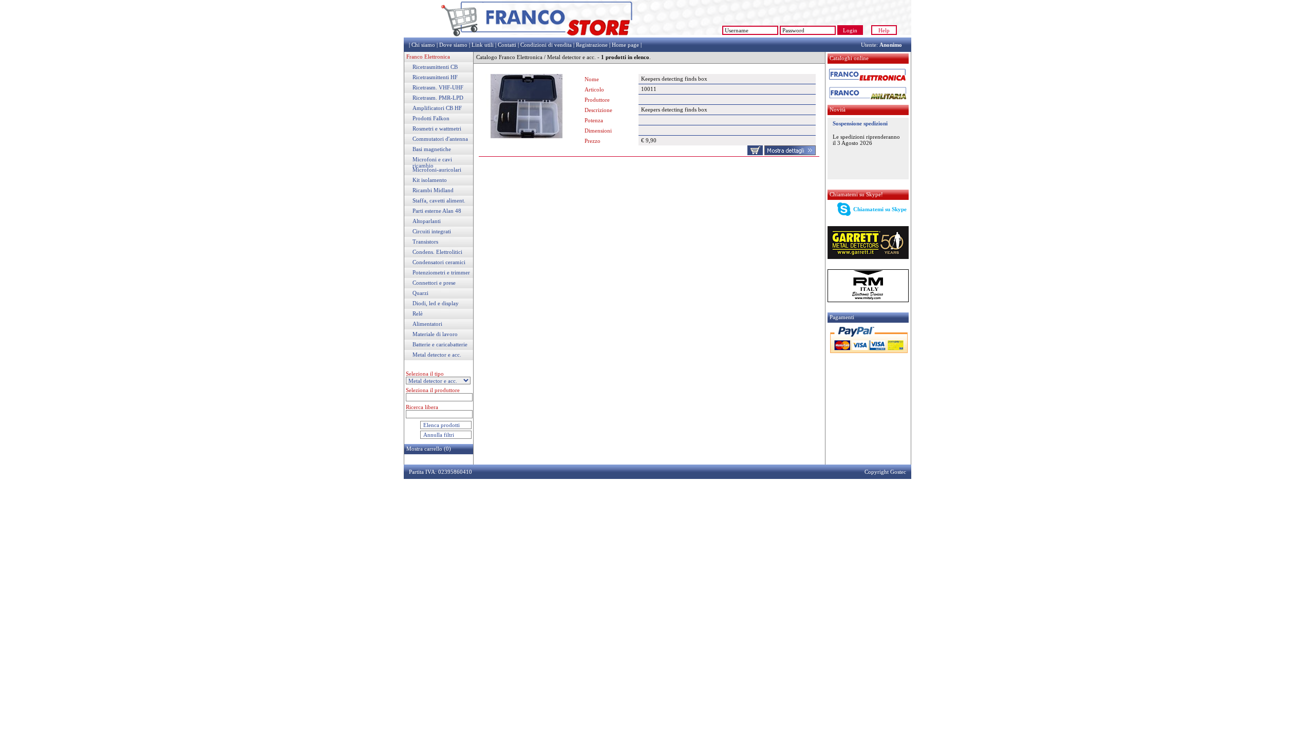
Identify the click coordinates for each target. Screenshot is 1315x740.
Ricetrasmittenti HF (435, 77)
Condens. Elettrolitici (437, 252)
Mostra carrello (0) (428, 449)
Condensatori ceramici (438, 262)
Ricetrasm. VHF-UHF (437, 87)
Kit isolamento (429, 180)
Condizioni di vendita (546, 45)
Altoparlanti (426, 221)
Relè (417, 313)
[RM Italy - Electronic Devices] (868, 300)
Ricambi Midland (433, 190)
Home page (625, 45)
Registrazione (592, 45)
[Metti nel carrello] (755, 153)
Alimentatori (427, 324)
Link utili (483, 45)
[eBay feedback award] (676, 35)
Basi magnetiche (431, 149)
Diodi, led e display (435, 303)
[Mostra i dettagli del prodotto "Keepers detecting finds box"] (526, 136)
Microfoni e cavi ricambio (432, 162)
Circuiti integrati (431, 231)
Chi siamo (423, 45)
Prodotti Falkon (430, 118)
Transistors (425, 241)
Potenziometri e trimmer (441, 272)
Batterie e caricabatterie (439, 344)
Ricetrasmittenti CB (435, 67)
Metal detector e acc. (436, 354)
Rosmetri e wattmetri (436, 128)
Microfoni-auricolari (436, 169)
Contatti (507, 45)
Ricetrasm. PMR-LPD (437, 98)
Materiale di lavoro (435, 334)
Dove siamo (453, 45)
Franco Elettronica (428, 56)
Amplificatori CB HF (437, 108)
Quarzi (420, 293)
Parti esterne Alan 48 (436, 211)
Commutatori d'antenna (440, 139)
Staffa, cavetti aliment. (438, 200)
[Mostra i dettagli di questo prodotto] (790, 153)
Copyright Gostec (885, 472)
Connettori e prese (434, 283)
